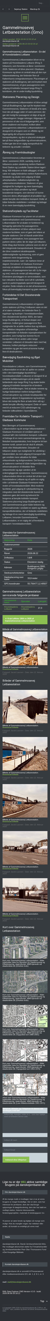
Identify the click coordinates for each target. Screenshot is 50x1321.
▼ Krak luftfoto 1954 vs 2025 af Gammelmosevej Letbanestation (20, 619)
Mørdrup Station (21, 9)
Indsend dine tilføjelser (15, 1160)
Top (42, 1301)
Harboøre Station (38, 9)
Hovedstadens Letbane (11, 608)
